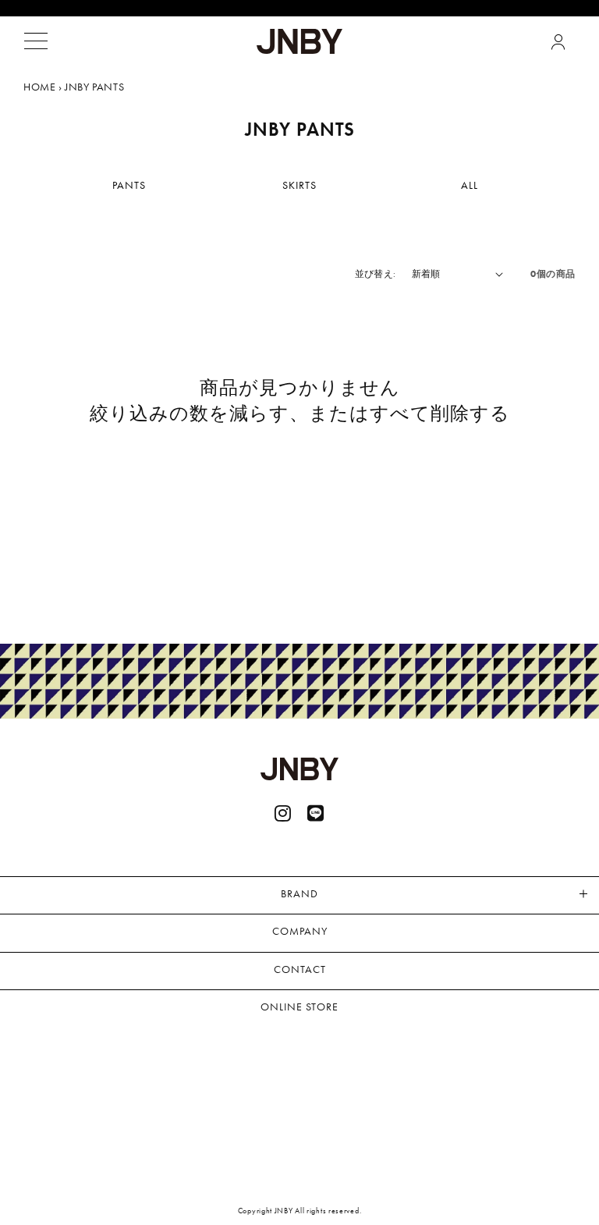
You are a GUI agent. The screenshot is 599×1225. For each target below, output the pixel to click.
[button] (36, 41)
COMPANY (300, 931)
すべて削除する (440, 413)
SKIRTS (299, 185)
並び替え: (375, 274)
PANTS (129, 185)
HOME (39, 87)
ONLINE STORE (299, 1007)
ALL (469, 185)
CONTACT (300, 969)
